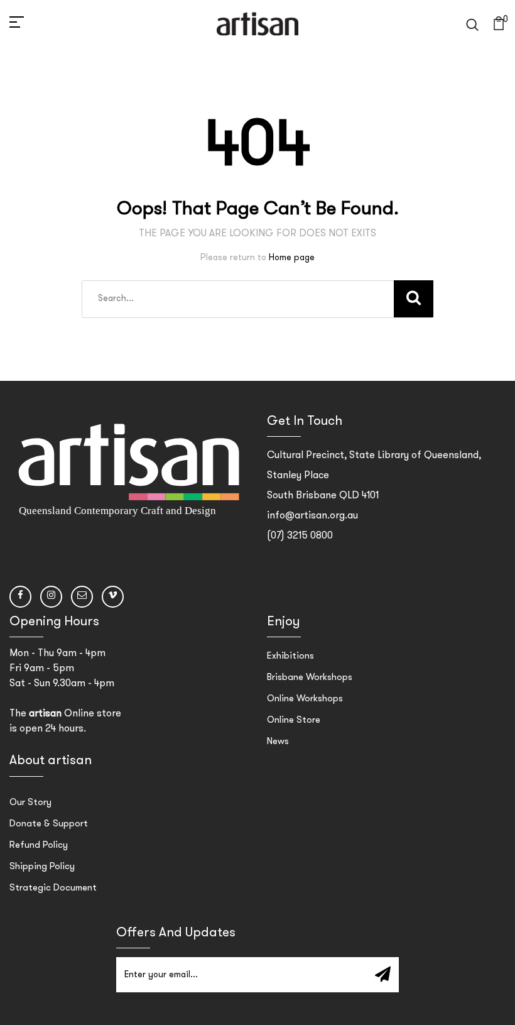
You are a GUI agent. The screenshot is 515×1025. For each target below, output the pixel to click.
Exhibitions (290, 656)
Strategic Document (53, 888)
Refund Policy (38, 845)
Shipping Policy (42, 867)
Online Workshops (305, 699)
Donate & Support (48, 824)
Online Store (293, 720)
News (278, 742)
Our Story (30, 803)
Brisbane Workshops (309, 677)
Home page (292, 258)
